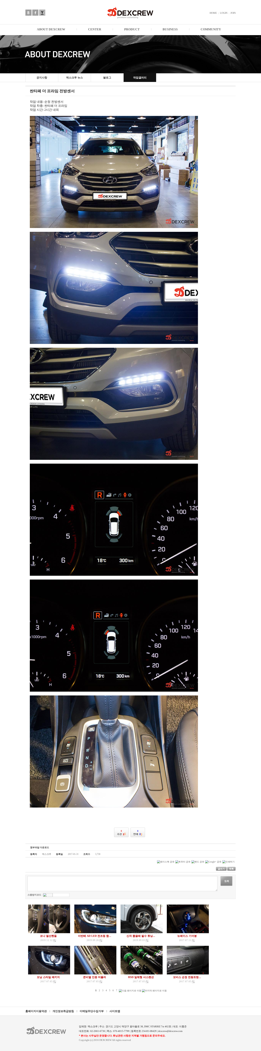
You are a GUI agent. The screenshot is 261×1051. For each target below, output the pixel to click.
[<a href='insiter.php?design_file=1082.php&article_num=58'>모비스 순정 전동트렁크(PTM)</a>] (193, 981)
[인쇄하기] (228, 861)
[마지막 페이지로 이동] (154, 990)
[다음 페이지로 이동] (130, 990)
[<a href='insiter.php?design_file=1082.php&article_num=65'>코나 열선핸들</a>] (55, 940)
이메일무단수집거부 (92, 1011)
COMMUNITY (211, 29)
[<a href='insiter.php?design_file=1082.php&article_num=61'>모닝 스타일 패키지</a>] (55, 981)
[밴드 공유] (197, 861)
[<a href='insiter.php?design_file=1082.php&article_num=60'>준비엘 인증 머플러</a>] (101, 981)
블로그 (107, 77)
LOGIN (223, 12)
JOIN (233, 12)
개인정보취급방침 (63, 1011)
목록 (231, 868)
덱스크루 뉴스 (74, 77)
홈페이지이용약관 (36, 1011)
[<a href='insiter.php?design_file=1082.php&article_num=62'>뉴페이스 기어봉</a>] (193, 940)
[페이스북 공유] (165, 861)
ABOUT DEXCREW (51, 29)
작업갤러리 (140, 77)
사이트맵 (114, 1011)
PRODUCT (132, 29)
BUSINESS (170, 29)
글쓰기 (221, 868)
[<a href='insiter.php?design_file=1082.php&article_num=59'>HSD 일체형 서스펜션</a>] (147, 981)
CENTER (94, 29)
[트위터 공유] (182, 861)
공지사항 (41, 77)
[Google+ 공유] (213, 861)
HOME (213, 12)
